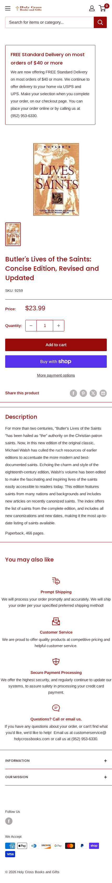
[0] (102, 8)
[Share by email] (103, 393)
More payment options (56, 375)
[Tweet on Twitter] (93, 393)
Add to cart (56, 345)
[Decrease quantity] (31, 325)
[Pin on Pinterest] (83, 393)
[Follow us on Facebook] (9, 821)
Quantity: (13, 325)
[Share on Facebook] (73, 393)
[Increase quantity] (58, 325)
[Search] (100, 22)
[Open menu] (7, 8)
